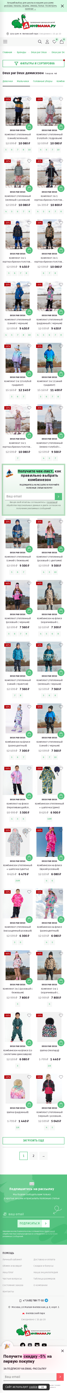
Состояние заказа (13, 1285)
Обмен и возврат (12, 1265)
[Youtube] (44, 1345)
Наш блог (8, 1272)
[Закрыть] (62, 6)
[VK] (37, 1345)
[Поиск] (40, 42)
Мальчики (23, 81)
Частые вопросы (12, 1278)
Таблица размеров (44, 1278)
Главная (7, 52)
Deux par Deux (39, 52)
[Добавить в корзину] (29, 126)
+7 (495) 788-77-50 (33, 1300)
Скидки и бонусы (43, 1265)
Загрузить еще (33, 1140)
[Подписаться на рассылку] (60, 1377)
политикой (52, 502)
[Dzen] (30, 1345)
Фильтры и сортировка (37, 63)
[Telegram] (46, 1301)
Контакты (8, 1291)
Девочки (8, 81)
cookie (33, 1387)
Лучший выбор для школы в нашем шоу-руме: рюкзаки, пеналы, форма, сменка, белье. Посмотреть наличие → (30, 6)
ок (42, 1387)
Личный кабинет (12, 1259)
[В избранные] (29, 99)
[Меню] (5, 42)
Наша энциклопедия (46, 1272)
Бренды (21, 52)
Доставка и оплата (44, 1259)
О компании (40, 1285)
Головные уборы (42, 81)
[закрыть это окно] (62, 1351)
